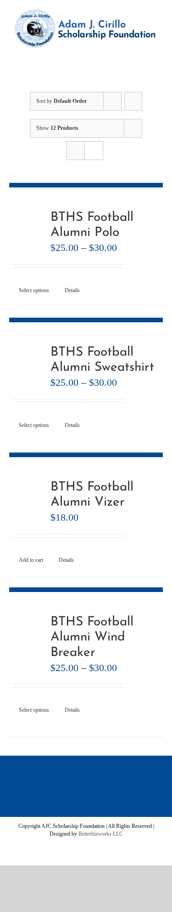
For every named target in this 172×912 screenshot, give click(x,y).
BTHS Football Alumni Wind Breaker (91, 637)
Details (72, 290)
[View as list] (94, 151)
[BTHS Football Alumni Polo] (26, 227)
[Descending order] (133, 101)
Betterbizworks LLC (100, 834)
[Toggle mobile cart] (121, 53)
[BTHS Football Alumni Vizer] (26, 497)
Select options (34, 290)
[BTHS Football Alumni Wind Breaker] (26, 632)
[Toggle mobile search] (138, 53)
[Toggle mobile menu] (154, 53)
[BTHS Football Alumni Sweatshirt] (26, 362)
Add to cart (31, 560)
